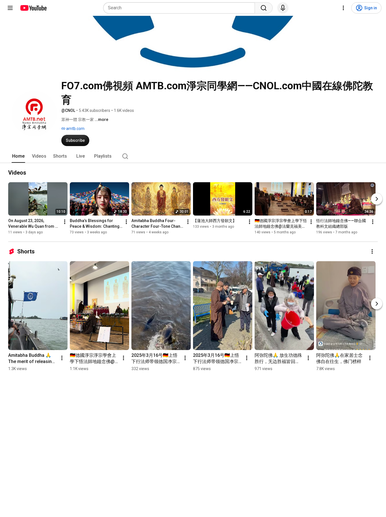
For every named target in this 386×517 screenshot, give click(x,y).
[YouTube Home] (33, 8)
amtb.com (74, 128)
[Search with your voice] (283, 8)
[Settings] (343, 8)
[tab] (18, 156)
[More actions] (64, 221)
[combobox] (180, 8)
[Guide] (10, 8)
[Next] (376, 199)
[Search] (264, 8)
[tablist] (193, 156)
